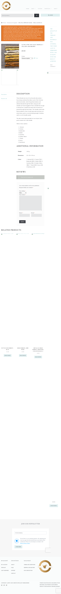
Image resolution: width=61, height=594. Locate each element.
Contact (13, 573)
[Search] (36, 15)
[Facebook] (12, 577)
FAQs (12, 567)
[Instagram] (16, 577)
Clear (36, 58)
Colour (23, 56)
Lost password (5, 570)
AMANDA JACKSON (55, 586)
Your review (22, 194)
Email (33, 213)
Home (27, 8)
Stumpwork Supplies (12, 22)
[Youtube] (20, 577)
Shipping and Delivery (29, 567)
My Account (4, 564)
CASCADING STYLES (55, 583)
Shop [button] (32, 8)
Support (13, 570)
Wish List (3, 567)
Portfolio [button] (47, 8)
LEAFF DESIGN (54, 584)
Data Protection (28, 570)
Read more (8, 355)
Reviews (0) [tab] (4, 98)
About (55, 8)
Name (21, 213)
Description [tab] (4, 94)
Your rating (22, 191)
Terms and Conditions (29, 564)
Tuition (40, 8)
